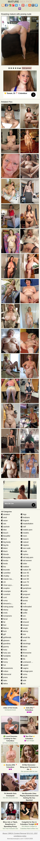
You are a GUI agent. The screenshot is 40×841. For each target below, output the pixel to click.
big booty (7, 542)
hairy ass (6, 653)
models (26, 533)
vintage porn (28, 671)
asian (5, 520)
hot (4, 665)
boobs (5, 560)
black (5, 551)
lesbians (26, 517)
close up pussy (9, 585)
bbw (5, 530)
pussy (25, 600)
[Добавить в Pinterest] (23, 5)
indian (5, 671)
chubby (6, 576)
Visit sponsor (26, 68)
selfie (25, 613)
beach (5, 533)
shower (26, 625)
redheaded (27, 607)
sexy (25, 619)
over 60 (26, 579)
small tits (26, 637)
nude (25, 551)
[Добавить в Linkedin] (16, 5)
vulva (25, 674)
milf (24, 527)
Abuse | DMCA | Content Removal (14, 833)
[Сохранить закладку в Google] (9, 5)
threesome (27, 653)
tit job (25, 656)
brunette (6, 570)
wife (24, 680)
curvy (5, 600)
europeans (7, 616)
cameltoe (7, 573)
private (25, 597)
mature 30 (27, 570)
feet (4, 625)
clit (4, 582)
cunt (5, 597)
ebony (5, 610)
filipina (6, 628)
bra (4, 567)
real (24, 603)
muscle (26, 539)
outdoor (26, 567)
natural (25, 542)
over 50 (26, 576)
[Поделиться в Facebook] (6, 5)
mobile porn (27, 530)
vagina (25, 668)
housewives (8, 668)
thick (25, 650)
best (5, 539)
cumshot (6, 594)
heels (5, 659)
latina (5, 683)
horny (5, 662)
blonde (6, 554)
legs (24, 514)
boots (5, 564)
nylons (25, 554)
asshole (6, 527)
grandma (6, 643)
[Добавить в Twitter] (36, 5)
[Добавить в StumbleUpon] (29, 5)
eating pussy (8, 607)
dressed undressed (10, 603)
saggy (25, 610)
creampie (7, 591)
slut (24, 634)
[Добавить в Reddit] (26, 5)
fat (4, 622)
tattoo (25, 647)
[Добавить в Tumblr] (33, 5)
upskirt (25, 665)
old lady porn (28, 557)
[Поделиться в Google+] (13, 5)
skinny (25, 631)
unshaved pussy (29, 662)
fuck (5, 631)
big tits (5, 545)
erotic (5, 613)
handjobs (7, 656)
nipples (26, 545)
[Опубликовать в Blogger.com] (3, 5)
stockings (26, 643)
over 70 (26, 582)
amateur (6, 514)
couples (6, 588)
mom (25, 536)
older (25, 564)
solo (24, 640)
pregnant (26, 594)
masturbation (28, 524)
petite (25, 591)
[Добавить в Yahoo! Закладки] (19, 8)
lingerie (26, 520)
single (25, 628)
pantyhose (27, 588)
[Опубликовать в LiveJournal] (19, 5)
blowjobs (6, 557)
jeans (5, 677)
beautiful (6, 536)
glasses (6, 640)
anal (5, 517)
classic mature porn (11, 579)
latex (5, 680)
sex (24, 616)
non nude (26, 548)
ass (4, 524)
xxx (24, 683)
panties (26, 585)
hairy (5, 650)
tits (24, 659)
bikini (5, 548)
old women (27, 560)
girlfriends (7, 637)
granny (6, 647)
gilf (4, 634)
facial (5, 619)
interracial (7, 674)
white (25, 677)
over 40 (26, 573)
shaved (26, 622)
